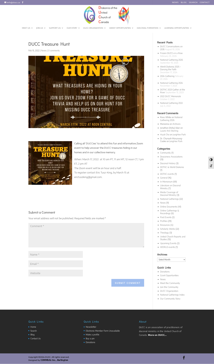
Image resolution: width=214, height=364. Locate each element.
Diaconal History (167, 163)
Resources (165, 225)
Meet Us (26, 28)
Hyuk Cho (164, 134)
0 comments (54, 50)
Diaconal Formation (147, 28)
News (44, 50)
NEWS (175, 2)
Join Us (39, 28)
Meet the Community (170, 283)
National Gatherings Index (172, 294)
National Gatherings (169, 199)
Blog (32, 334)
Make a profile (92, 334)
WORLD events (167, 247)
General (163, 177)
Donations (165, 271)
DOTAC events (167, 174)
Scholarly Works (167, 229)
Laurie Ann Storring (169, 131)
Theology (164, 232)
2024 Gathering (167, 76)
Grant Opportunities (120, 28)
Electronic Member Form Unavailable (103, 331)
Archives (177, 124)
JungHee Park (179, 134)
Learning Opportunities (176, 28)
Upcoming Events (168, 243)
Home (33, 327)
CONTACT (205, 2)
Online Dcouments (168, 206)
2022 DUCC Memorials (170, 96)
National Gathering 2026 (171, 60)
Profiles (163, 221)
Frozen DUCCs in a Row (171, 53)
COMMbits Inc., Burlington (54, 360)
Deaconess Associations (171, 156)
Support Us (55, 28)
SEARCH (193, 2)
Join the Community (169, 287)
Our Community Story (170, 298)
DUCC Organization (93, 28)
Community (165, 152)
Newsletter (91, 327)
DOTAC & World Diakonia (172, 167)
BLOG (184, 2)
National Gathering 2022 (171, 103)
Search (33, 331)
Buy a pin (90, 338)
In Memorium (166, 181)
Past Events (165, 217)
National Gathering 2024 (171, 83)
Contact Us (35, 338)
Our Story (72, 28)
